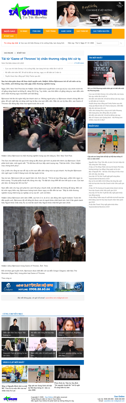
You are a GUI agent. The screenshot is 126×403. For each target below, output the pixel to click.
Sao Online (119, 396)
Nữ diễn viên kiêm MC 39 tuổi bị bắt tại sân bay (104, 115)
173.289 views (79, 63)
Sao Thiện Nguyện (101, 31)
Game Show (66, 31)
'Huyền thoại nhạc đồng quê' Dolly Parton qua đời (22, 76)
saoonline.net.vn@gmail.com (56, 298)
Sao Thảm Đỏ (82, 31)
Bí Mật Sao (9, 36)
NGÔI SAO (9, 31)
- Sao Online (48, 397)
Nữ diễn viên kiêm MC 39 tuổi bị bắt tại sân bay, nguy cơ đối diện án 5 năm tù (33, 72)
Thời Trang (51, 31)
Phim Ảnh (36, 31)
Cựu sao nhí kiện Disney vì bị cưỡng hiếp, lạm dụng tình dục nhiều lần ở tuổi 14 (34, 69)
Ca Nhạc (23, 31)
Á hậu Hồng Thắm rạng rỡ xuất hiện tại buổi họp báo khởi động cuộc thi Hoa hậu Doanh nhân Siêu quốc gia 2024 (106, 200)
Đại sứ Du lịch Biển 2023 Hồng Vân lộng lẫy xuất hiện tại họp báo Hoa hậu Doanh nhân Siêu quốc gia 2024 (106, 183)
